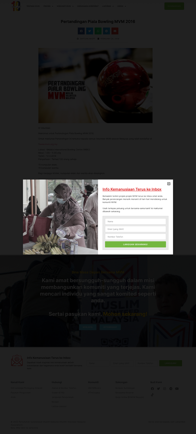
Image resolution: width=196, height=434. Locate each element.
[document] (98, 217)
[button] (169, 184)
